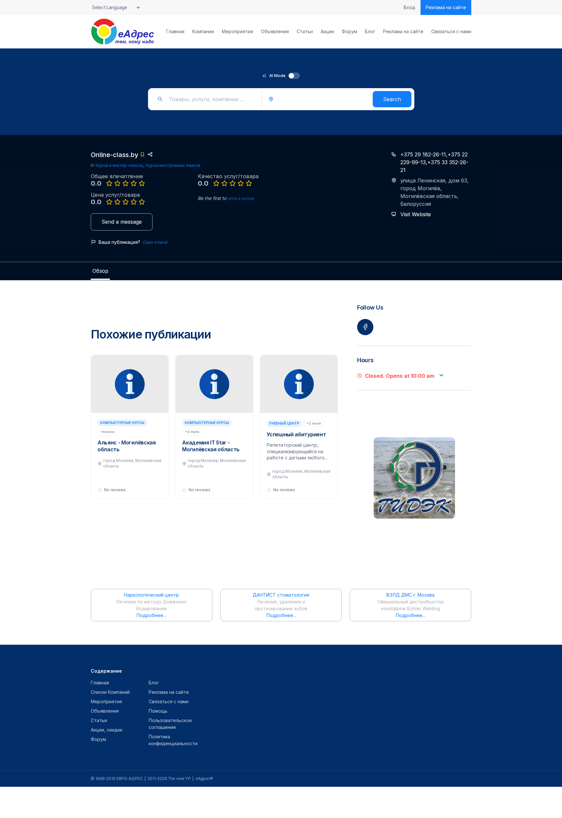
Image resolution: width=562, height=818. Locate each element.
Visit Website (415, 214)
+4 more (107, 432)
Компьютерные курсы (122, 423)
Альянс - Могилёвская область (127, 446)
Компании (203, 31)
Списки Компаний (110, 692)
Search (392, 99)
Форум (349, 31)
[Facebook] (365, 327)
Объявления (275, 31)
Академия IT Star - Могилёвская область (211, 446)
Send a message (121, 221)
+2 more (192, 432)
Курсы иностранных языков (173, 165)
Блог (370, 31)
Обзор (100, 271)
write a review (241, 198)
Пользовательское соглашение (170, 724)
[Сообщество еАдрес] (123, 32)
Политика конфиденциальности (173, 740)
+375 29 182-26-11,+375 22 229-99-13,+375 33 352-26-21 (434, 162)
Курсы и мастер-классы (119, 165)
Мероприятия (237, 31)
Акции (327, 31)
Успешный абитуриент (296, 434)
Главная (175, 31)
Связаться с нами (451, 31)
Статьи (305, 31)
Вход (409, 7)
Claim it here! (155, 242)
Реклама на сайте (446, 7)
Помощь (158, 711)
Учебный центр (284, 423)
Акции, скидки (106, 729)
